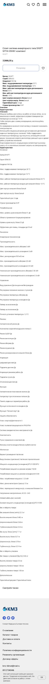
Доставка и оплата (11, 639)
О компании (8, 630)
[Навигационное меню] (44, 4)
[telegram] (4, 618)
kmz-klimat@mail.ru (11, 666)
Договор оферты (10, 659)
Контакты (7, 643)
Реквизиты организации (13, 655)
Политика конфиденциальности (17, 650)
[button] (28, 4)
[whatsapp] (8, 618)
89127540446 (8, 670)
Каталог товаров (10, 635)
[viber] (13, 618)
